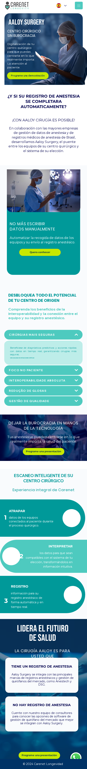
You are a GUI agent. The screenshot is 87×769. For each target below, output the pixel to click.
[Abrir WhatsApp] (77, 759)
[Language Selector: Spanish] (61, 5)
